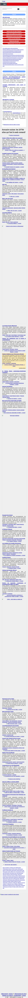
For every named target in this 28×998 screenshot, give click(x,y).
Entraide (17, 52)
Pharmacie (10, 708)
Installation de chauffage (14, 178)
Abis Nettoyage (6, 17)
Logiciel (14, 762)
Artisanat (4, 860)
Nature (8, 60)
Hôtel (10, 51)
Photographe (10, 59)
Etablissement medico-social (15, 579)
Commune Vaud (15, 49)
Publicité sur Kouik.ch (7, 995)
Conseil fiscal (20, 819)
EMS (3, 579)
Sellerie (11, 860)
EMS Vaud (7, 579)
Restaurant (6, 49)
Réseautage (19, 540)
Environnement (7, 51)
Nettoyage (11, 64)
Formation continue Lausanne (16, 163)
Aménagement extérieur (9, 62)
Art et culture (16, 869)
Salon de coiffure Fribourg (18, 791)
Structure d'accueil (15, 567)
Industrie (10, 58)
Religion (6, 59)
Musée (8, 55)
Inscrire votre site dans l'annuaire (14, 31)
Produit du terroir (7, 53)
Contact (24, 995)
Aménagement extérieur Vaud (18, 748)
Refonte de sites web (14, 41)
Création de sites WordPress (14, 38)
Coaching (7, 56)
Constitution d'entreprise (7, 820)
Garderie (4, 846)
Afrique (3, 363)
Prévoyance (11, 349)
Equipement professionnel (12, 52)
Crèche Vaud (8, 335)
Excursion (15, 55)
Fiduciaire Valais (10, 525)
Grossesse (11, 381)
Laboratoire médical (17, 208)
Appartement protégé (6, 833)
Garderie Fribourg (9, 846)
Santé (13, 59)
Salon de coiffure (9, 791)
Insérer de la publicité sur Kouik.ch (14, 33)
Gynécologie (16, 381)
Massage (12, 63)
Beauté (3, 222)
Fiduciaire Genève (6, 397)
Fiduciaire (15, 59)
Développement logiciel (7, 762)
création (11, 994)
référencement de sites (20, 994)
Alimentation (7, 64)
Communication (8, 63)
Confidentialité (17, 995)
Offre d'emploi (14, 193)
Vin (22, 49)
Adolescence (4, 193)
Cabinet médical (5, 381)
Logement (14, 774)
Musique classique (12, 56)
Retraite (16, 349)
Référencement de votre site (14, 43)
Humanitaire (13, 363)
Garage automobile (8, 881)
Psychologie (9, 593)
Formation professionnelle (7, 164)
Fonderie (8, 860)
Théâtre (7, 58)
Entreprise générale (12, 410)
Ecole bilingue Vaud (21, 335)
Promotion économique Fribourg (14, 722)
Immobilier (18, 55)
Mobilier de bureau (6, 148)
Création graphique (13, 875)
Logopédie (4, 593)
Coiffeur (3, 791)
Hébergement (4, 994)
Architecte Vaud (10, 735)
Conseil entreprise (18, 56)
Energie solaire (5, 178)
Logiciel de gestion (20, 762)
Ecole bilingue (14, 335)
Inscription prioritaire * (22, 368)
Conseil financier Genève (14, 396)
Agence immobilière (14, 51)
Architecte (4, 735)
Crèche (3, 335)
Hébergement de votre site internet (14, 36)
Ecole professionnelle (16, 64)
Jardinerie (8, 554)
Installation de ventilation (15, 179)
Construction (4, 410)
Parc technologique (13, 721)
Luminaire (20, 147)
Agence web (14, 867)
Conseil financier (5, 349)
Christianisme (11, 60)
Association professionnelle (10, 48)
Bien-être (19, 49)
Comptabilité (5, 524)
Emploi (9, 193)
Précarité (4, 567)
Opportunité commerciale (11, 540)
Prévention (13, 58)
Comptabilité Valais (12, 524)
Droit (6, 60)
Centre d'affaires (5, 721)
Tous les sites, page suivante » (11, 864)
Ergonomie (15, 147)
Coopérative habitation (7, 774)
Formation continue (6, 163)
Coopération (8, 363)
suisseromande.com (17, 113)
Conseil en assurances (6, 805)
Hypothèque (14, 805)
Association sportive (8, 871)
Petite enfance (17, 846)
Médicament (4, 708)
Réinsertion (8, 567)
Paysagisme (13, 554)
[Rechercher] (18, 9)
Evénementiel (11, 55)
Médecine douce (10, 49)
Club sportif (4, 48)
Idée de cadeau (17, 58)
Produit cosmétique (14, 222)
